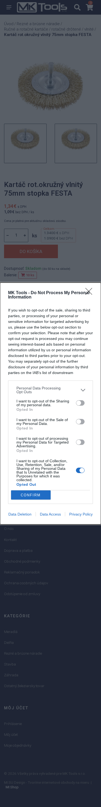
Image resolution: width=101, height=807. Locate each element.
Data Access (50, 514)
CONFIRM (31, 495)
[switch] (80, 403)
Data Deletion (20, 514)
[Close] (90, 293)
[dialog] (50, 403)
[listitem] (50, 390)
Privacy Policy (81, 514)
